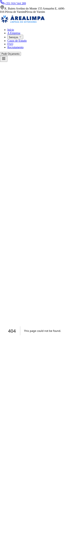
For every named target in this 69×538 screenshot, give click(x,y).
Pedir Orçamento (10, 54)
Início (10, 29)
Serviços (13, 37)
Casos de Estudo (17, 40)
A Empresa (13, 33)
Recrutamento (15, 47)
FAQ (10, 44)
